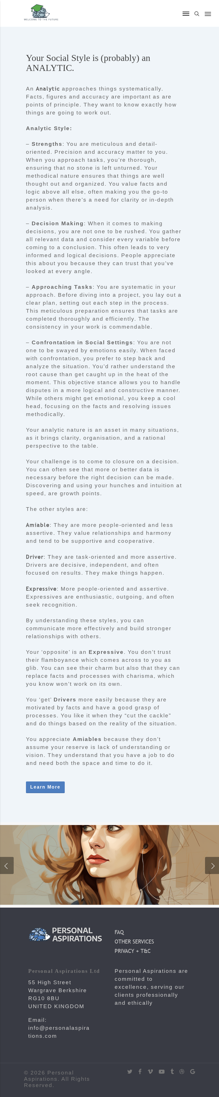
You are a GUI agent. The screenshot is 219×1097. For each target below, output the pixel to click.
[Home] (41, 19)
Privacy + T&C (133, 951)
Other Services (134, 941)
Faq (119, 932)
